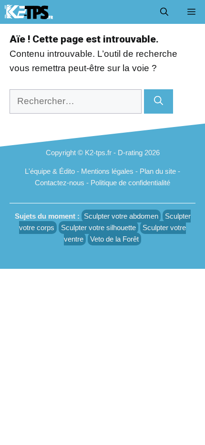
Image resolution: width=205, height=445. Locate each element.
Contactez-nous (59, 183)
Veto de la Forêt (114, 239)
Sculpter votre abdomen (121, 216)
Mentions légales (107, 171)
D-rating (130, 152)
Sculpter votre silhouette (98, 227)
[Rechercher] (158, 101)
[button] (164, 12)
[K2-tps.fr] (29, 12)
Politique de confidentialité (130, 183)
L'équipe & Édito (50, 171)
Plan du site (158, 171)
